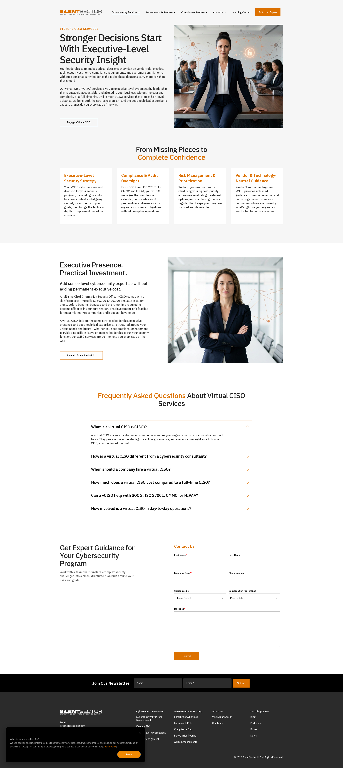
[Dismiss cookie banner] (140, 733)
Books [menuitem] (253, 729)
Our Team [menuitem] (217, 723)
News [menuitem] (253, 735)
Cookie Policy (109, 746)
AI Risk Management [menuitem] (147, 739)
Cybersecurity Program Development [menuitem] (149, 718)
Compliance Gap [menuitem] (183, 729)
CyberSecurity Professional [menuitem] (151, 732)
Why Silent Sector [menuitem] (222, 716)
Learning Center (241, 12)
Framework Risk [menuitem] (183, 723)
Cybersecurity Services (124, 12)
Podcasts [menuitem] (255, 723)
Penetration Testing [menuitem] (185, 735)
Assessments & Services (159, 12)
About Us (218, 12)
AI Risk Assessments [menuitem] (185, 742)
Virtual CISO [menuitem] (143, 726)
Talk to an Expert (268, 12)
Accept (129, 754)
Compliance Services (193, 12)
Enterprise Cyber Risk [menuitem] (186, 716)
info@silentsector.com (72, 725)
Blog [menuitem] (253, 716)
